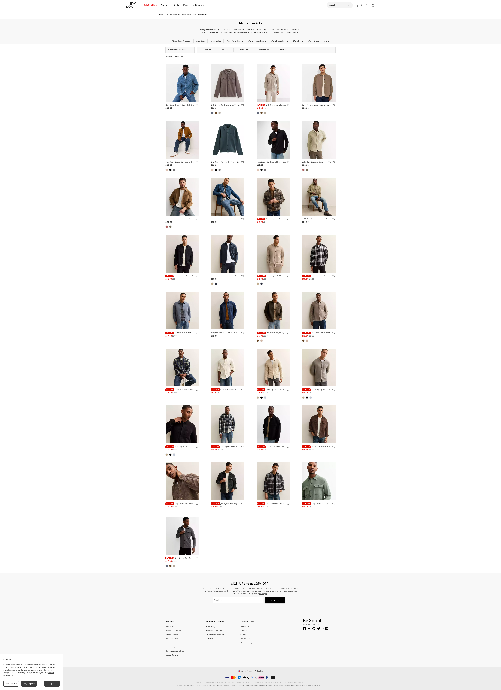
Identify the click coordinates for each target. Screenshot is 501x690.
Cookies (234, 685)
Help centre (169, 627)
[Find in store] (362, 5)
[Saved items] (368, 5)
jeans (244, 32)
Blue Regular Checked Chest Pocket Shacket (232, 447)
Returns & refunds (171, 635)
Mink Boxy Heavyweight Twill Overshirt (322, 333)
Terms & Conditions (208, 685)
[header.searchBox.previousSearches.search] (349, 5)
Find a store (244, 627)
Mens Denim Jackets (279, 41)
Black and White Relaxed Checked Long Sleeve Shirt (326, 276)
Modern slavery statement (250, 643)
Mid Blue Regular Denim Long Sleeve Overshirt (228, 219)
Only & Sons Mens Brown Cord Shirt (184, 503)
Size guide (169, 643)
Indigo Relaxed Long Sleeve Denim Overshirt (227, 333)
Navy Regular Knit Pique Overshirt (223, 276)
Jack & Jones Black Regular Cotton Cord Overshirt (234, 503)
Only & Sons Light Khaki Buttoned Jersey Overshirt (326, 503)
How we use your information (176, 651)
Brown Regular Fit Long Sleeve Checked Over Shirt (280, 219)
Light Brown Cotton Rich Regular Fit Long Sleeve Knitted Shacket (189, 162)
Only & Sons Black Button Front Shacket (276, 447)
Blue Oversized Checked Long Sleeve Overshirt (188, 390)
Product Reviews (171, 655)
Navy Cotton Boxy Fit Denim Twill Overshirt (181, 105)
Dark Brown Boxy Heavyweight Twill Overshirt (278, 333)
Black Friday (210, 627)
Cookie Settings (11, 684)
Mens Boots (298, 41)
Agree (51, 684)
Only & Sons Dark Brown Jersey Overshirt (226, 105)
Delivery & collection (173, 631)
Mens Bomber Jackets (257, 41)
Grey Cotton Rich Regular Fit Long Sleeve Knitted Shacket (232, 162)
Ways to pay (210, 643)
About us (243, 631)
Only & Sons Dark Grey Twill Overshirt (184, 558)
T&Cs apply (263, 594)
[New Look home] (132, 5)
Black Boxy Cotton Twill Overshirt (183, 276)
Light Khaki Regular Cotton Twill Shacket (317, 219)
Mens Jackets (216, 41)
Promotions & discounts (215, 635)
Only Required (29, 684)
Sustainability (245, 639)
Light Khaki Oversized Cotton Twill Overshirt (318, 162)
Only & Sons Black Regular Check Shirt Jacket (278, 503)
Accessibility (170, 647)
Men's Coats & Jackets (181, 41)
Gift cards (209, 639)
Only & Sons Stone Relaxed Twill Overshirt (277, 105)
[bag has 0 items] (373, 5)
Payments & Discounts (214, 631)
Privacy (219, 685)
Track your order (171, 639)
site (276, 682)
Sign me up (275, 600)
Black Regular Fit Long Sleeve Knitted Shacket (187, 447)
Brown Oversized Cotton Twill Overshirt (180, 219)
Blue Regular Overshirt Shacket (181, 333)
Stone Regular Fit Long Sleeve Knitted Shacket (278, 390)
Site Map (241, 685)
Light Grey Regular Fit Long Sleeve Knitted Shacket (326, 390)
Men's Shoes (313, 41)
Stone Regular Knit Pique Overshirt (274, 276)
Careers (243, 635)
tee (217, 32)
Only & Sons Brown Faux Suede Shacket (322, 447)
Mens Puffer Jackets (235, 41)
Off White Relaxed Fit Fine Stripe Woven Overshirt (235, 390)
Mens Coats (200, 41)
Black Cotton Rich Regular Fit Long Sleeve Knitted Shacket (278, 162)
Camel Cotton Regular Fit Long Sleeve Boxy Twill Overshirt (324, 105)
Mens (326, 41)
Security (226, 685)
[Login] (357, 5)
